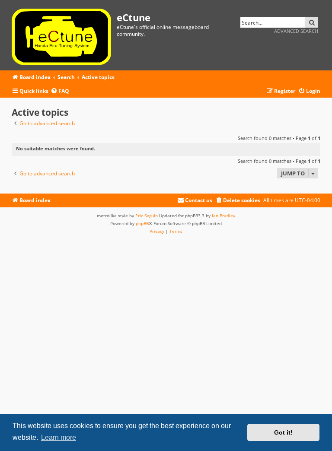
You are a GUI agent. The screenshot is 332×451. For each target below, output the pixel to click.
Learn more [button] (58, 437)
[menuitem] (60, 91)
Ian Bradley (223, 216)
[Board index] (64, 35)
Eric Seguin (146, 216)
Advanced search (296, 31)
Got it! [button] (283, 432)
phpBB (142, 223)
